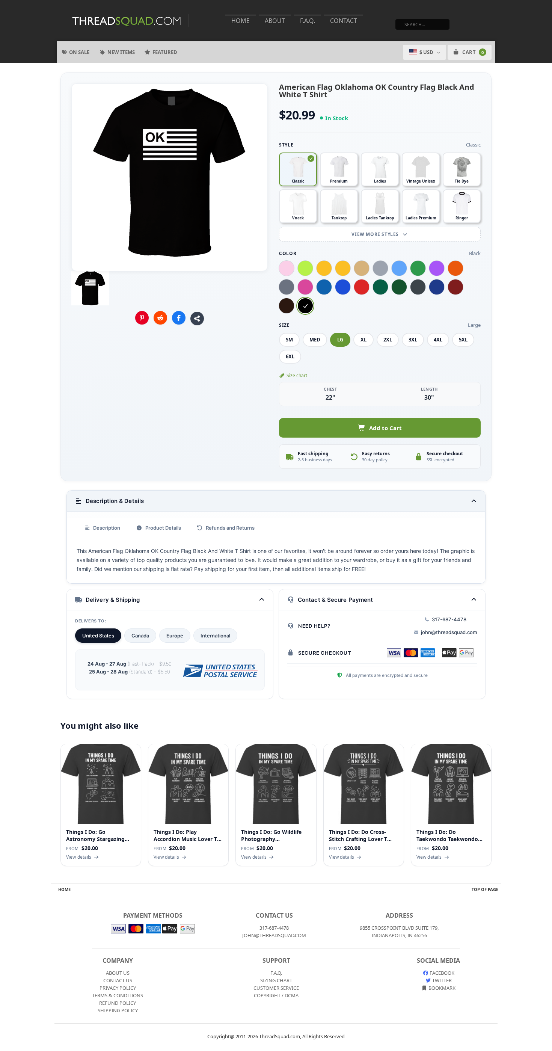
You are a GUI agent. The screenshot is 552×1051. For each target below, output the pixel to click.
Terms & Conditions (117, 995)
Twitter (441, 980)
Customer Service (276, 988)
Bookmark (441, 988)
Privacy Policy (118, 988)
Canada (140, 636)
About (275, 21)
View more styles (375, 234)
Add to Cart (385, 428)
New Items (121, 52)
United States (98, 636)
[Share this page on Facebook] (179, 318)
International (215, 636)
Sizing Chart (276, 980)
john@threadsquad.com (449, 632)
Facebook (441, 972)
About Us (118, 972)
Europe (174, 636)
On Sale (79, 52)
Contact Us (117, 980)
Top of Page (485, 889)
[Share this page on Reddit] (160, 318)
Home (240, 21)
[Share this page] (197, 318)
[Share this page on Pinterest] (142, 318)
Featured (164, 52)
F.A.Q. (307, 21)
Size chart (297, 375)
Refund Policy (117, 1003)
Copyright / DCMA (276, 995)
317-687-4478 (449, 619)
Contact (343, 21)
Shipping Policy (118, 1010)
